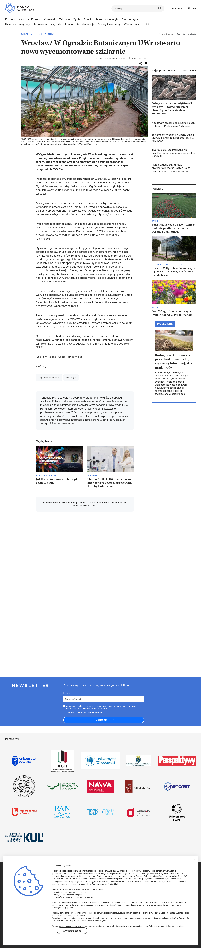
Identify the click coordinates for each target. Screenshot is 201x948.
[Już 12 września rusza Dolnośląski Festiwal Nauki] (59, 467)
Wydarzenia (131, 24)
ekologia (71, 377)
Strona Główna (166, 34)
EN (194, 8)
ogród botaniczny (49, 377)
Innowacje (40, 24)
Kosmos (10, 19)
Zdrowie (64, 19)
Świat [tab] (193, 70)
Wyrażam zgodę (72, 930)
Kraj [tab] (185, 70)
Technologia (130, 19)
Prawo (69, 24)
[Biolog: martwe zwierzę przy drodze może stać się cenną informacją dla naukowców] (174, 363)
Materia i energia (107, 19)
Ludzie (146, 24)
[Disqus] (84, 555)
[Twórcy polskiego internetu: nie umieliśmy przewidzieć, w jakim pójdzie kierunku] (174, 153)
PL (188, 8)
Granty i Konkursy (109, 24)
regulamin (80, 706)
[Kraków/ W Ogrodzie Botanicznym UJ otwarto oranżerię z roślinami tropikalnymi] (174, 256)
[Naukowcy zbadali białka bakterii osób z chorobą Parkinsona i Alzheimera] (174, 124)
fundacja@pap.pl (136, 918)
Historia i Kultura (30, 19)
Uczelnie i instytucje (38, 34)
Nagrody (55, 24)
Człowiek (50, 19)
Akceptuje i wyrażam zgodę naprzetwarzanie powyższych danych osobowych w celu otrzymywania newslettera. (101, 707)
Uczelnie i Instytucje (18, 24)
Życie (76, 19)
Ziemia (88, 19)
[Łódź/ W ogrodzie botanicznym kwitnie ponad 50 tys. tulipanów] (174, 298)
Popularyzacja (85, 24)
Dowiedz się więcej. (176, 926)
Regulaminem (111, 502)
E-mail (66, 693)
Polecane (165, 323)
